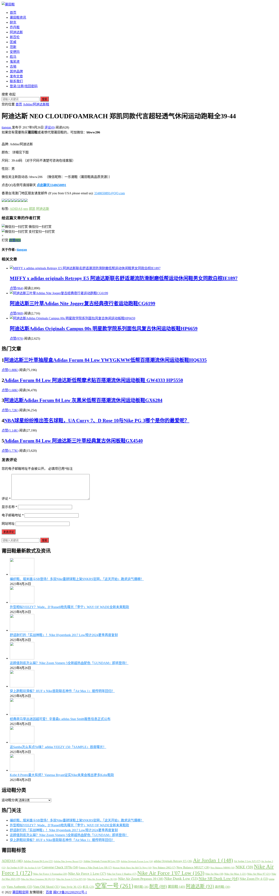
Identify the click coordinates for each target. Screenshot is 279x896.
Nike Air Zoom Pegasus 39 (140, 879)
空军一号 (114, 886)
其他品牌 (16, 71)
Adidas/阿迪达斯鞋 (36, 104)
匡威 (13, 42)
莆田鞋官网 (20, 892)
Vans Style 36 (71, 886)
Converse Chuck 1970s (60, 867)
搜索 (44, 99)
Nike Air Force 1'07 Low (170, 873)
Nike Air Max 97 (259, 873)
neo (25, 208)
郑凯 (32, 208)
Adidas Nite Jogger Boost (68, 861)
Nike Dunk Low (181, 878)
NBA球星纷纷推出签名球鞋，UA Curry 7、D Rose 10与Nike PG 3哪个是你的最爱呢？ (96, 420)
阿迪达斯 (16, 32)
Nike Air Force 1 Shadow (121, 874)
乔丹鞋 (15, 27)
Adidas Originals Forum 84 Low (101, 861)
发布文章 (16, 76)
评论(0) (50, 127)
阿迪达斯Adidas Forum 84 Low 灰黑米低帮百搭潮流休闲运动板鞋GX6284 (83, 400)
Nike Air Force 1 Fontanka (50, 874)
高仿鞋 (222, 886)
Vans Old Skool (46, 886)
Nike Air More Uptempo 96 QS (38, 879)
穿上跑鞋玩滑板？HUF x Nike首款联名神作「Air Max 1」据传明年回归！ (62, 691)
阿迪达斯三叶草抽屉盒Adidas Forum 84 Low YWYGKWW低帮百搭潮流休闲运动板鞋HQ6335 (105, 360)
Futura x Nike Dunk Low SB (95, 867)
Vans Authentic (19, 886)
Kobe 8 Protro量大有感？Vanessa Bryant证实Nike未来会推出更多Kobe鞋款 (62, 775)
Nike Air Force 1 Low (87, 874)
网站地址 (8, 523)
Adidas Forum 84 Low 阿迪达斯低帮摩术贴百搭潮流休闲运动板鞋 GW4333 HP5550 (93, 380)
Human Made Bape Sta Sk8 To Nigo (132, 867)
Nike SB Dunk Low (219, 878)
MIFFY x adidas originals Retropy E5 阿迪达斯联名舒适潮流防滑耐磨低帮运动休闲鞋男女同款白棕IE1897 (124, 278)
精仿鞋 (141, 886)
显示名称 (9, 507)
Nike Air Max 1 (235, 873)
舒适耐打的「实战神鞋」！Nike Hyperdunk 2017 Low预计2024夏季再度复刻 (64, 635)
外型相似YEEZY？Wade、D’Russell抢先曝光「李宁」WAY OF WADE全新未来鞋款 (69, 607)
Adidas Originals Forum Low (137, 861)
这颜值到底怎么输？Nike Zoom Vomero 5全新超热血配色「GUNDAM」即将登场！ (69, 663)
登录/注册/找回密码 (24, 86)
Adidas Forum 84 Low (38, 861)
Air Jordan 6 (32, 868)
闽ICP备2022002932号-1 (70, 892)
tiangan (7, 127)
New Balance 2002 (164, 867)
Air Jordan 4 (15, 867)
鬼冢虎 (15, 61)
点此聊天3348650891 (51, 185)
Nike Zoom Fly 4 (254, 878)
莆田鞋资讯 (18, 17)
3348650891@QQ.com (109, 193)
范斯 (13, 47)
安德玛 (15, 52)
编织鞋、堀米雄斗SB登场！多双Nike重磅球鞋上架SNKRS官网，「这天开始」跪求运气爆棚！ (77, 579)
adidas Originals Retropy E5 (173, 861)
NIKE (244, 867)
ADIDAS (16, 208)
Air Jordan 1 (213, 860)
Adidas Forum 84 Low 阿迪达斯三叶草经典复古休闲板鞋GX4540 (73, 440)
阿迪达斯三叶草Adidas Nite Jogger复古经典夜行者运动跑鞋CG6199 (82, 303)
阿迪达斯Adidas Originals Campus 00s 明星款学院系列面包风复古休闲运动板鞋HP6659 (104, 328)
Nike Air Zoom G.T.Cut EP (71, 879)
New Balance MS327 (193, 867)
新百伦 (15, 37)
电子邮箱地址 (13, 515)
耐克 (13, 22)
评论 (6, 498)
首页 (13, 12)
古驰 (13, 66)
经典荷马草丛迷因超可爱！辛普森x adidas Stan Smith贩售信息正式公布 (60, 719)
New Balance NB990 (222, 867)
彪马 (13, 56)
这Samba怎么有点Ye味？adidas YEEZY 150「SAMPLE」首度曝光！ (58, 747)
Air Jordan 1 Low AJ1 (247, 861)
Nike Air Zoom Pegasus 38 (102, 879)
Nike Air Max (214, 874)
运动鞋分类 (10, 800)
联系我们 (16, 81)
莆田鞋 (176, 887)
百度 (49, 892)
